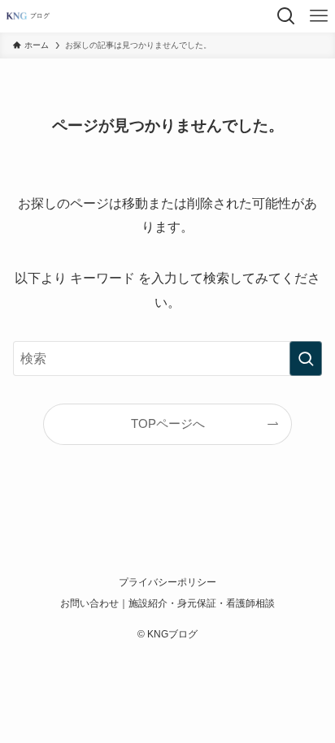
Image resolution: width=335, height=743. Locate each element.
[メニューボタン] (318, 16)
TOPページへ (168, 423)
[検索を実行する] (305, 358)
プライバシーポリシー (167, 582)
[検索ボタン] (286, 16)
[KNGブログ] (33, 16)
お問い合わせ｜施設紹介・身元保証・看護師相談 (167, 603)
